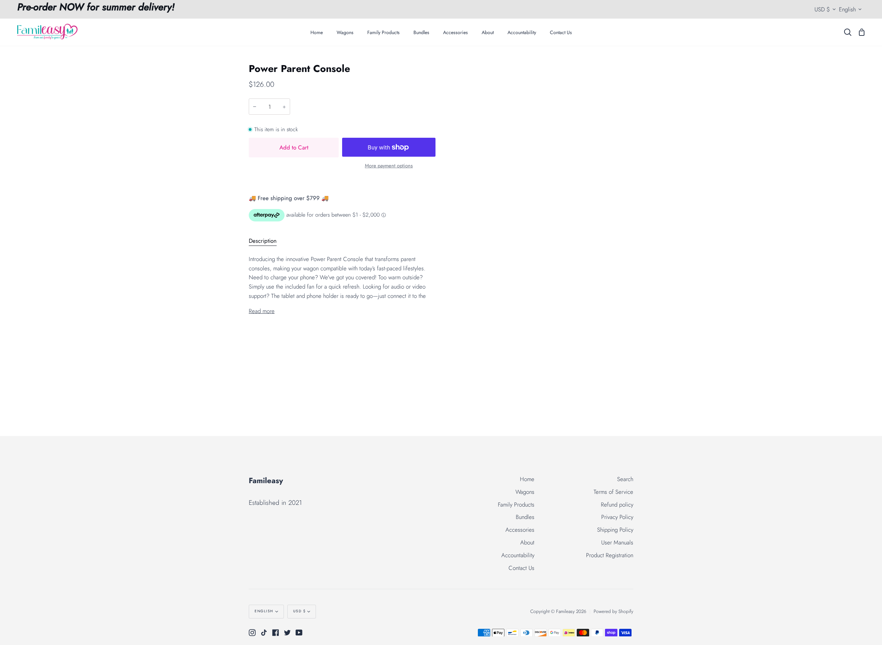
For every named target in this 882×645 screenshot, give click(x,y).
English (847, 9)
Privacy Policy (617, 517)
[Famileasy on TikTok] (263, 632)
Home (527, 479)
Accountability (517, 555)
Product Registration (609, 555)
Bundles (525, 517)
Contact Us (521, 568)
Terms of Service (613, 492)
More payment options (389, 165)
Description (263, 241)
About (527, 542)
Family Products (516, 504)
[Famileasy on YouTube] (299, 632)
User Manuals (617, 542)
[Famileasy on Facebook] (275, 632)
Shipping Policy (615, 530)
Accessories (519, 530)
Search (625, 479)
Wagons (524, 492)
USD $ (822, 9)
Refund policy (617, 504)
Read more (262, 311)
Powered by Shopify (613, 611)
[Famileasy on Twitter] (287, 632)
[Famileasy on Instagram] (252, 632)
